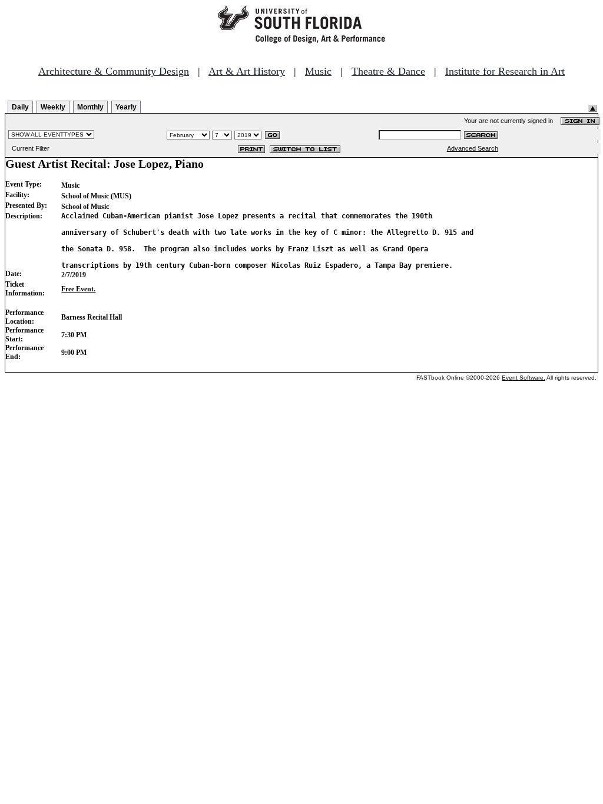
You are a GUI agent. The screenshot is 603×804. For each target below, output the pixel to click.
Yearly (126, 107)
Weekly (53, 107)
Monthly (90, 107)
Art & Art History (246, 71)
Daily (20, 107)
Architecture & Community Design (113, 71)
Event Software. (523, 377)
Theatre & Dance (388, 71)
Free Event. (78, 289)
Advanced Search (472, 148)
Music (318, 71)
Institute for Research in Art (505, 71)
